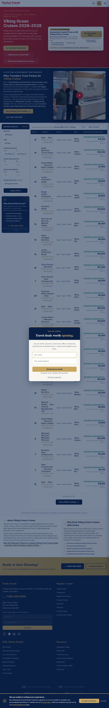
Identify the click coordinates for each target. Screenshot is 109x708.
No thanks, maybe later (54, 377)
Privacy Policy (45, 702)
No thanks (103, 701)
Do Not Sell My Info (18, 705)
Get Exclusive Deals (54, 369)
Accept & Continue (89, 701)
